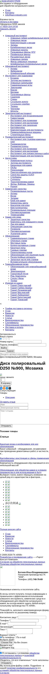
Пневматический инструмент (19, 137)
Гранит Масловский (19, 292)
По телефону (8, 637)
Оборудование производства (19, 325)
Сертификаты (12, 323)
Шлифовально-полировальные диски (28, 64)
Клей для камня (18, 201)
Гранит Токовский (19, 300)
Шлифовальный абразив (22, 73)
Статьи (8, 318)
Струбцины (15, 177)
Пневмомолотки (18, 144)
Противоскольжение (20, 212)
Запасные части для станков (24, 259)
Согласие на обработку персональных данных (22, 562)
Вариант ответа (8, 635)
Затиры (14, 45)
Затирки (14, 198)
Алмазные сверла (19, 59)
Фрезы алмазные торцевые (23, 61)
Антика (13, 69)
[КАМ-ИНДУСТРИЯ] (10, 1)
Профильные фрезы (20, 54)
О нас (8, 10)
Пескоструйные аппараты (23, 257)
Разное (13, 186)
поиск (2, 351)
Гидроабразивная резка (16, 264)
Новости (9, 315)
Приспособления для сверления (26, 172)
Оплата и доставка (9, 22)
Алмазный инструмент (16, 36)
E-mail (3, 624)
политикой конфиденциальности (17, 656)
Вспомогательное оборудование (26, 262)
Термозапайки (17, 215)
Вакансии (10, 313)
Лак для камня (17, 224)
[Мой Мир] (7, 388)
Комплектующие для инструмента (26, 130)
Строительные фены (20, 135)
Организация (6, 627)
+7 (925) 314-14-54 (9, 26)
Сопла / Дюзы (17, 278)
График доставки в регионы (18, 308)
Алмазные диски (18, 40)
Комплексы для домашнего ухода (26, 222)
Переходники (16, 170)
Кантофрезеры (17, 127)
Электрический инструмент (18, 113)
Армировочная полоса (21, 160)
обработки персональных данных (19, 654)
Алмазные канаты (19, 50)
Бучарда (14, 78)
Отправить (6, 426)
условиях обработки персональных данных (21, 670)
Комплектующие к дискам (22, 43)
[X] (10, 388)
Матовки (14, 92)
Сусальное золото (19, 102)
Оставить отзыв (7, 402)
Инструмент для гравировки (19, 76)
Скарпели (15, 97)
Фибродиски (16, 71)
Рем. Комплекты (18, 276)
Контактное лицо (9, 617)
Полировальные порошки (22, 210)
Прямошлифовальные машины (25, 132)
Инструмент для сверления (23, 125)
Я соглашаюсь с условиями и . (19, 655)
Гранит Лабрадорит (19, 295)
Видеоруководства (14, 320)
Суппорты (15, 179)
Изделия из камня (13, 283)
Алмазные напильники (21, 83)
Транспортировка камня (22, 182)
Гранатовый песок (19, 274)
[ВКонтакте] (1, 388)
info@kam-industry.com (16, 15)
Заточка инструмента (20, 80)
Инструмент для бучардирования (26, 116)
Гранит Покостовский (20, 285)
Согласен (4, 673)
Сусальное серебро (20, 104)
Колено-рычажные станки (22, 245)
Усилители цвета (18, 234)
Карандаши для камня (21, 165)
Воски (13, 196)
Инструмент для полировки (23, 120)
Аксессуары (11, 158)
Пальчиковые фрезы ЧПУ (22, 52)
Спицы (13, 99)
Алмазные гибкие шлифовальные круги (29, 38)
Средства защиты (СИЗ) (22, 175)
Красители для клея (20, 205)
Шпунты (14, 111)
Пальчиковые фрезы (20, 94)
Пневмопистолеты (19, 146)
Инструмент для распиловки (24, 123)
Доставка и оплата (14, 327)
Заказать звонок (8, 29)
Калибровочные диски (21, 47)
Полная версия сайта (10, 529)
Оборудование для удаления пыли (27, 255)
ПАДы (13, 168)
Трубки (13, 281)
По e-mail (21, 637)
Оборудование (12, 236)
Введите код (6, 645)
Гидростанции (17, 118)
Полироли (15, 229)
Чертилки (15, 109)
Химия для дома (13, 217)
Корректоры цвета (19, 203)
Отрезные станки (18, 241)
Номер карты (6, 342)
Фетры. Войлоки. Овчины (22, 184)
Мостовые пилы (18, 243)
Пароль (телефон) (9, 345)
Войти (4, 348)
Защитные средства (20, 219)
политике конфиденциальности (22, 668)
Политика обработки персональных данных (21, 564)
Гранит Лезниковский (20, 290)
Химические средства (15, 189)
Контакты (9, 13)
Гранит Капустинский (20, 297)
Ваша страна (6, 336)
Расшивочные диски (20, 57)
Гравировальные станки (22, 238)
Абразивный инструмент (17, 66)
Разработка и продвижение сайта (16, 557)
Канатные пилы (18, 248)
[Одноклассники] (4, 388)
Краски (13, 90)
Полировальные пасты (21, 191)
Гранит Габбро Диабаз (21, 288)
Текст (3, 629)
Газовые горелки (18, 250)
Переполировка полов (21, 252)
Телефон (5, 620)
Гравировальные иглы (21, 85)
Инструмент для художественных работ (29, 153)
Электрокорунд (17, 271)
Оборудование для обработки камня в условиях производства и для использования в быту (23, 471)
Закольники (16, 87)
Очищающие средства (21, 226)
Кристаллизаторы (19, 208)
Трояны (14, 106)
